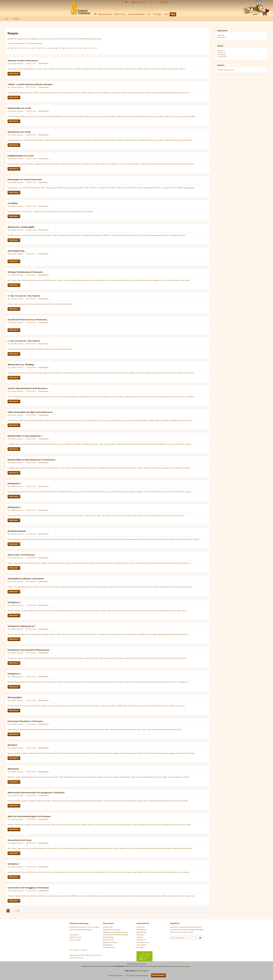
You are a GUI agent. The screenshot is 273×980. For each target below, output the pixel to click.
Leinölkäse (13, 203)
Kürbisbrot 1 (13, 864)
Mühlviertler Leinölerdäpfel (21, 227)
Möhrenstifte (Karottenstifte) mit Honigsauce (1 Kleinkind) (36, 792)
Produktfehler (108, 945)
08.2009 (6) (221, 55)
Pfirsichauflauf (15, 697)
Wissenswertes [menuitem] (139, 2)
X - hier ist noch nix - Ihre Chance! (24, 296)
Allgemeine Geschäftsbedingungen (115, 932)
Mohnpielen (13, 768)
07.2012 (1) (221, 53)
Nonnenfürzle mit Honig (19, 840)
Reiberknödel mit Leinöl (19, 108)
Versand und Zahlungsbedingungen (116, 935)
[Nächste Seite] (11, 910)
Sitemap (139, 937)
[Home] (95, 14)
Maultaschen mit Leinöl (19, 132)
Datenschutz (140, 940)
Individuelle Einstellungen (115, 975)
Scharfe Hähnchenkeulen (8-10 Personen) (27, 388)
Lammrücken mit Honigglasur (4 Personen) (28, 887)
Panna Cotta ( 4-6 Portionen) (21, 554)
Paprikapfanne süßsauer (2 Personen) (26, 578)
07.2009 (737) (222, 57)
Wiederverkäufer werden (112, 930)
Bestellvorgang (108, 937)
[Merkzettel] (151, 2)
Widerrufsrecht (108, 940)
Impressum (140, 927)
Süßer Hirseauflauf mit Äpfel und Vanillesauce (30, 412)
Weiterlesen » (14, 74)
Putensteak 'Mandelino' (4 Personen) (25, 721)
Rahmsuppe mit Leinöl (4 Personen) (25, 179)
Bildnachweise (141, 930)
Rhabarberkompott (17, 531)
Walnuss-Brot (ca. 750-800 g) (21, 364)
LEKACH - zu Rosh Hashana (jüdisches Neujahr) (30, 84)
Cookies (143, 964)
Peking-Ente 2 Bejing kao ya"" (22, 626)
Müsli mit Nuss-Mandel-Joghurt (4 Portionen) (29, 816)
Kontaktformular (109, 947)
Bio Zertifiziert (141, 945)
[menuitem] (256, 3)
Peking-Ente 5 (14, 507)
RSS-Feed (220, 35)
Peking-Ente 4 (14, 483)
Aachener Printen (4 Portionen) (23, 60)
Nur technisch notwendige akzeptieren (137, 975)
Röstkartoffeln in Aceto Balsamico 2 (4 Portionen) (31, 459)
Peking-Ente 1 (14, 602)
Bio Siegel (139, 947)
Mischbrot (12, 745)
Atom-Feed (221, 37)
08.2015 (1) (221, 50)
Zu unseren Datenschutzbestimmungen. (179, 966)
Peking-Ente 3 (14, 673)
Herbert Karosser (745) (225, 70)
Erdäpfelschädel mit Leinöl (20, 155)
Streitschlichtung (142, 942)
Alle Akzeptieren (158, 975)
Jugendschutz (141, 932)
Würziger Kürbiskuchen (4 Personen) (25, 272)
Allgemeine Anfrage (110, 942)
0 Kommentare (43, 63)
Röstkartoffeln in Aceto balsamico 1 (25, 436)
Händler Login (108, 927)
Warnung (139, 935)
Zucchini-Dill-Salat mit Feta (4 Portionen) (27, 319)
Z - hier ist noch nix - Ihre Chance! (24, 340)
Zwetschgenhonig (16, 251)
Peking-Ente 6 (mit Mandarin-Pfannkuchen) (28, 650)
